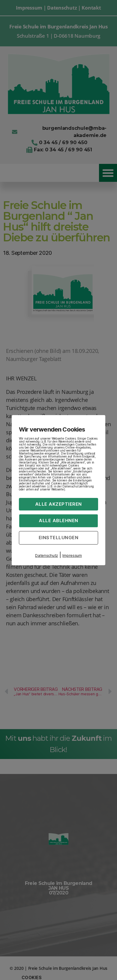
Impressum (72, 555)
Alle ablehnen (58, 520)
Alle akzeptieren (58, 504)
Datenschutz (46, 555)
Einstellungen (59, 537)
